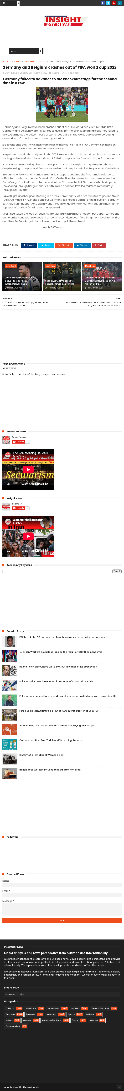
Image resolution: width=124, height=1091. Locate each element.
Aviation (93, 1020)
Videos (9, 1020)
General (27, 1020)
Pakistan (10, 1008)
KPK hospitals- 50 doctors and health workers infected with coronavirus (62, 637)
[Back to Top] (119, 1087)
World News (53, 1008)
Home (5, 61)
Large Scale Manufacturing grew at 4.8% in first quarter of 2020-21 (58, 710)
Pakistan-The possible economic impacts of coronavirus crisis (56, 681)
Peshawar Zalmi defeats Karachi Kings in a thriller (59, 282)
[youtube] (114, 3)
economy (52, 1014)
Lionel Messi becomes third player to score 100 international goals (20, 281)
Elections (10, 1014)
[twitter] (108, 3)
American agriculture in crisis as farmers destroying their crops (56, 725)
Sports (42, 61)
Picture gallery (13, 1026)
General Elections (100, 1008)
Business (30, 1014)
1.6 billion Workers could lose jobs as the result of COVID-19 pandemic (60, 652)
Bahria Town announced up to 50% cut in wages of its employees (58, 666)
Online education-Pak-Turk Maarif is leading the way (50, 740)
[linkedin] (120, 3)
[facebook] (103, 3)
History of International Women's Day (41, 755)
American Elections (51, 1020)
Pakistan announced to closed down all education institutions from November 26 (67, 696)
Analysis (16, 61)
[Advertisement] (62, 35)
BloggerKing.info (31, 1087)
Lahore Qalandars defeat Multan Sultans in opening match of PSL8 (100, 281)
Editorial (90, 1014)
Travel (75, 1020)
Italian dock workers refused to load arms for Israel (50, 769)
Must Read (30, 61)
